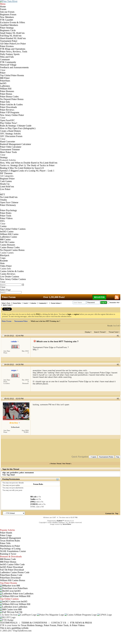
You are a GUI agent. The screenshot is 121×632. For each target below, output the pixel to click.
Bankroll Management (10, 538)
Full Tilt (18, 612)
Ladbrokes (28, 593)
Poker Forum (6, 321)
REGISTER (99, 297)
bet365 (17, 591)
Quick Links (7, 305)
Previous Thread (56, 463)
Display (87, 332)
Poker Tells (5, 543)
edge (4, 473)
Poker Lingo (6, 535)
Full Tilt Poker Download (12, 569)
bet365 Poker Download (11, 567)
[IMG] (32, 502)
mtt (8, 473)
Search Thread (99, 332)
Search (25, 303)
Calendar (33, 303)
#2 (118, 364)
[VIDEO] (33, 504)
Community (42, 303)
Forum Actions (55, 303)
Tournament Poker (21, 321)
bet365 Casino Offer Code (12, 564)
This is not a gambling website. (14, 628)
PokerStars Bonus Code (11, 575)
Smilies (33, 499)
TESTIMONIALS (8, 622)
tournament (29, 473)
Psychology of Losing (10, 548)
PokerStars (22, 588)
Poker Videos (78, 625)
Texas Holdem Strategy (32, 625)
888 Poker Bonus (8, 562)
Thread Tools (113, 332)
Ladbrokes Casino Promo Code (14, 572)
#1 (118, 336)
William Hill (24, 596)
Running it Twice (8, 554)
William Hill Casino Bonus (12, 580)
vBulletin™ (60, 521)
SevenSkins (67, 524)
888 (18, 585)
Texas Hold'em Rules (10, 540)
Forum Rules (17, 303)
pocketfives (14, 473)
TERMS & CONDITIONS (34, 622)
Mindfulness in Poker (10, 546)
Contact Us (109, 513)
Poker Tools (62, 625)
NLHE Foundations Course (13, 551)
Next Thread (66, 463)
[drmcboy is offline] (16, 411)
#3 (118, 399)
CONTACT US (58, 622)
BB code (33, 497)
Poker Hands (6, 532)
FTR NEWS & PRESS (81, 622)
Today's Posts (5, 303)
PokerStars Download (10, 577)
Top (117, 457)
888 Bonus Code (8, 559)
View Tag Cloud (8, 475)
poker (21, 473)
